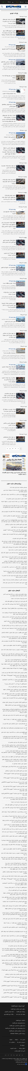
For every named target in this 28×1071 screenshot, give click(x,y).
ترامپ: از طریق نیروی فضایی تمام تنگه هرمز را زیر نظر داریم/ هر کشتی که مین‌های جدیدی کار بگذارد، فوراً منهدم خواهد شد (14, 655)
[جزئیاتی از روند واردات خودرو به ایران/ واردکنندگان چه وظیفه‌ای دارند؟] (20, 380)
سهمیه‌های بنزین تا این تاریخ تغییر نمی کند (18, 686)
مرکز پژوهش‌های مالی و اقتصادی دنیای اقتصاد (15, 1028)
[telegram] (17, 1055)
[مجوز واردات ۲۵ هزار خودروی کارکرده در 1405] (20, 47)
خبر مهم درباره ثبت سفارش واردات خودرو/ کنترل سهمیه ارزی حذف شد (9, 335)
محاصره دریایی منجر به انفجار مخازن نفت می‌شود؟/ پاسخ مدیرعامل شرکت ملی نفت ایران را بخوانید (14, 557)
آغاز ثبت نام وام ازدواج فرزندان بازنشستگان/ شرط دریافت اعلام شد (14, 728)
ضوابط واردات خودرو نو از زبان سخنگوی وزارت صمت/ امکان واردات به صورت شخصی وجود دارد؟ (9, 225)
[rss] (14, 1055)
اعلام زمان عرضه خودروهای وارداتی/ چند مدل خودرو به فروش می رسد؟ (9, 21)
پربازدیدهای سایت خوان (14, 484)
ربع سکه (22, 2)
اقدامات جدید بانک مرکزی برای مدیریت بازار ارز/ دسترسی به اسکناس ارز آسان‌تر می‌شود (14, 576)
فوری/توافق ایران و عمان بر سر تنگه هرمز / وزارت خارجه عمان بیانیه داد (14, 495)
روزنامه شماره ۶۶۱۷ (12, 209)
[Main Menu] (25, 6)
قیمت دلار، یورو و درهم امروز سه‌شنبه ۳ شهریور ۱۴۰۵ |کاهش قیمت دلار (15, 778)
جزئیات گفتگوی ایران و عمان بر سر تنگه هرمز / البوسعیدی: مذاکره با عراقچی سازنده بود (14, 680)
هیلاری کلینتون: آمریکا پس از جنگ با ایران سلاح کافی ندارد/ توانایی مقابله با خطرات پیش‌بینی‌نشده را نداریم (14, 694)
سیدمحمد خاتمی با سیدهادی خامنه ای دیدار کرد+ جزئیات (15, 580)
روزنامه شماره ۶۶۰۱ (12, 364)
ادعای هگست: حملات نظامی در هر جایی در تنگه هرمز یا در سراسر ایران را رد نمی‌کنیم (14, 567)
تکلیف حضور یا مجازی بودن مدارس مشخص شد (16, 499)
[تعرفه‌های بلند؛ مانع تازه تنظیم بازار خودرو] (20, 268)
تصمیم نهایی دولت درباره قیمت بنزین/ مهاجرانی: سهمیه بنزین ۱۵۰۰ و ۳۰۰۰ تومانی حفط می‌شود (15, 690)
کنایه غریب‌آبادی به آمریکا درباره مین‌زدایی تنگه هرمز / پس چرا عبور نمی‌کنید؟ (15, 604)
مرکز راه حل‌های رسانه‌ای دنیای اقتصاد (17, 1031)
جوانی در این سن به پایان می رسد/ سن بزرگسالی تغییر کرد (14, 625)
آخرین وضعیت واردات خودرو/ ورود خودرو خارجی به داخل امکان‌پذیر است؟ (9, 305)
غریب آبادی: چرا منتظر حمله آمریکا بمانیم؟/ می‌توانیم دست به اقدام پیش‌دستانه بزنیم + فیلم (14, 613)
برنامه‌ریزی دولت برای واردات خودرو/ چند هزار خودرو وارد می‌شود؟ (9, 181)
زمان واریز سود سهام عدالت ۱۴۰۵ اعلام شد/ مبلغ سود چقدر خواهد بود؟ (14, 512)
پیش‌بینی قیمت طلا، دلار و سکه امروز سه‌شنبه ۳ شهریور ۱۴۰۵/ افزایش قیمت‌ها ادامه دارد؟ (15, 530)
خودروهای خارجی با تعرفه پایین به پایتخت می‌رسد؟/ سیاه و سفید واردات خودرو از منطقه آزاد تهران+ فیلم (9, 151)
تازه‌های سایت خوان (14, 590)
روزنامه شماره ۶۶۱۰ (12, 317)
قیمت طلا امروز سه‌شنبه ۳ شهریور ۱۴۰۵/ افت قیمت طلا (15, 786)
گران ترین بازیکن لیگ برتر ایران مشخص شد (17, 742)
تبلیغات (16, 1039)
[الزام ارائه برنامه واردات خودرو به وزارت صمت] (20, 367)
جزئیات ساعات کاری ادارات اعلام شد (20, 538)
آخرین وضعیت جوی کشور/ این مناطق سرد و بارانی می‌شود (14, 756)
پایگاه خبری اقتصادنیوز (8, 1014)
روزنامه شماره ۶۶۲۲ (12, 133)
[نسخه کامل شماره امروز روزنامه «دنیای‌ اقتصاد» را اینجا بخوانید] (14, 462)
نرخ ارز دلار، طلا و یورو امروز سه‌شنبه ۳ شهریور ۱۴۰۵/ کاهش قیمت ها (15, 774)
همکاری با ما (12, 1042)
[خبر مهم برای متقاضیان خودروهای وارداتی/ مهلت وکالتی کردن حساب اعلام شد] (20, 396)
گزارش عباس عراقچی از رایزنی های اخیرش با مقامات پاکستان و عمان (14, 633)
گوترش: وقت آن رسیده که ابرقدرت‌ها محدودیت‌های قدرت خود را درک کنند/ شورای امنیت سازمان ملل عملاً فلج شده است (15, 507)
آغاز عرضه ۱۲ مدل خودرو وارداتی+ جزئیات (10, 254)
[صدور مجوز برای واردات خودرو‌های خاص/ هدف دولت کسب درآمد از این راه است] (20, 197)
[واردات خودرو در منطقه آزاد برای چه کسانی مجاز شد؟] (20, 411)
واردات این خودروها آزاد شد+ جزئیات (9, 77)
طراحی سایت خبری (22, 1064)
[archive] (6, 1055)
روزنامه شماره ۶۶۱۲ (12, 281)
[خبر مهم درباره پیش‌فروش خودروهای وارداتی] (20, 439)
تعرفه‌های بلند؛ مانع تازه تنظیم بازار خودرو (8, 268)
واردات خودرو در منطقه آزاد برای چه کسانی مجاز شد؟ (9, 410)
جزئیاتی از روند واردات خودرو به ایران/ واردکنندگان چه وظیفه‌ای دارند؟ (9, 380)
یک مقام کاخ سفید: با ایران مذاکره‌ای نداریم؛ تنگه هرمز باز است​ (15, 724)
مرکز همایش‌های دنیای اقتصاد (18, 1023)
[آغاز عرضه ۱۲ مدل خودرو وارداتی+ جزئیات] (20, 255)
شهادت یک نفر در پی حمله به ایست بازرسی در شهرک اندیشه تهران (14, 502)
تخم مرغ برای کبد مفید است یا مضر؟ (19, 598)
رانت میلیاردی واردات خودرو (9, 93)
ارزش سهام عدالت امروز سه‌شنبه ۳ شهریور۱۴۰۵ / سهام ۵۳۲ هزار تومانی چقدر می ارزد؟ (14, 676)
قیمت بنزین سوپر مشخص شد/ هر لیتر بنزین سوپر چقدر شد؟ (15, 583)
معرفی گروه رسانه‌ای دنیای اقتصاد (18, 1009)
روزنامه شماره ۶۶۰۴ (12, 349)
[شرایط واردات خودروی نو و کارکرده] (20, 212)
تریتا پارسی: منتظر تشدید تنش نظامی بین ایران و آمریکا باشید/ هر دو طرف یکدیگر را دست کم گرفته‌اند (15, 572)
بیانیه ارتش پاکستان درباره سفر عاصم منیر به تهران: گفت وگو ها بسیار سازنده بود (14, 553)
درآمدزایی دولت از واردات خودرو (10, 138)
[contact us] (8, 1055)
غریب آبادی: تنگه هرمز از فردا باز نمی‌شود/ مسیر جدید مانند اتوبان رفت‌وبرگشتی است (14, 629)
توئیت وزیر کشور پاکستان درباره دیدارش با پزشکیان (16, 524)
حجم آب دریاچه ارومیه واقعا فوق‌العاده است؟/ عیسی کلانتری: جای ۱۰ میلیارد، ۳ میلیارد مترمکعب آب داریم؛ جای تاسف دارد (14, 520)
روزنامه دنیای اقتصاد (20, 1012)
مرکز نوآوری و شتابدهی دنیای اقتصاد (17, 1025)
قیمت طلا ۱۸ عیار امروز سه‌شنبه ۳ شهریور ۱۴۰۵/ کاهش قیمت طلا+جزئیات (15, 789)
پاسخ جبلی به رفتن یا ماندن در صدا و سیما (18, 550)
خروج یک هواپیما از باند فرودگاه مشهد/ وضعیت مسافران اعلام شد (15, 669)
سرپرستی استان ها (21, 1042)
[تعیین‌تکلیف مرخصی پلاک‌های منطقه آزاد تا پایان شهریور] (20, 62)
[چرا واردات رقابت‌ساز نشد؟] (20, 350)
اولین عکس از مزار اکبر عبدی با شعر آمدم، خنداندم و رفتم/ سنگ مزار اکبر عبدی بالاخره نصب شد (14, 617)
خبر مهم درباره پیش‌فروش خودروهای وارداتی (9, 438)
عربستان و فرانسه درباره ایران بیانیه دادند (18, 487)
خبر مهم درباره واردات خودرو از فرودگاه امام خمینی (8, 167)
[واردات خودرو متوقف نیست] (20, 283)
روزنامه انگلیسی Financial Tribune (17, 1033)
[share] (11, 1055)
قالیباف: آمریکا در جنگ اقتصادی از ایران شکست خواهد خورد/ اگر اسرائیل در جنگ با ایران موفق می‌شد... (14, 664)
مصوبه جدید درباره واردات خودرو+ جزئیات (9, 293)
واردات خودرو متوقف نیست (9, 283)
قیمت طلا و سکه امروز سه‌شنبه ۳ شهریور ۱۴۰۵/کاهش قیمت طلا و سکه (14, 794)
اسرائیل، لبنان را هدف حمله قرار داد (19, 764)
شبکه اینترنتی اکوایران (9, 1012)
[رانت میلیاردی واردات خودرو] (20, 91)
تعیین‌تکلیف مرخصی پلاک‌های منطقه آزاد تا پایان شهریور (8, 63)
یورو (8, 2)
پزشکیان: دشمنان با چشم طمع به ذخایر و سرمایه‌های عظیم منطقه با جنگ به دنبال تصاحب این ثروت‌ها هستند (14, 760)
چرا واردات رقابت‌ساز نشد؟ (10, 353)
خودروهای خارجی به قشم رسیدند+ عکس (10, 424)
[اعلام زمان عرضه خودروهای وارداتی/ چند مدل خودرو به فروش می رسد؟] (20, 21)
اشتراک (10, 1039)
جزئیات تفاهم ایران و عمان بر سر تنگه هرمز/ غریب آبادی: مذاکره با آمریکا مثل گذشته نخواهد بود (15, 595)
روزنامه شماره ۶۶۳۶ (12, 45)
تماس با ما (22, 1039)
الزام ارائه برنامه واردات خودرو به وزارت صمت (9, 368)
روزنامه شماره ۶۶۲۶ (12, 89)
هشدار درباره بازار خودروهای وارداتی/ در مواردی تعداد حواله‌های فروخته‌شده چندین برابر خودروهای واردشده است (9, 118)
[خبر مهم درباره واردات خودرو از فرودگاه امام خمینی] (20, 168)
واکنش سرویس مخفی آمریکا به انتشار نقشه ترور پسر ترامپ (14, 672)
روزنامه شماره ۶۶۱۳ (12, 265)
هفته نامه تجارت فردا (20, 1014)
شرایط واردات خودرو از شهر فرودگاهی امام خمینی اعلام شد (9, 242)
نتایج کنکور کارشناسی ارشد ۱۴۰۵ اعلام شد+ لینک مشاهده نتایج (15, 535)
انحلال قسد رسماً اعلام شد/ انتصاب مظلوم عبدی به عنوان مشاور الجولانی (15, 646)
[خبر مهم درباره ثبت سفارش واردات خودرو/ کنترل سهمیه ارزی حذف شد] (20, 335)
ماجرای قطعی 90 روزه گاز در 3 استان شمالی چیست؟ (16, 887)
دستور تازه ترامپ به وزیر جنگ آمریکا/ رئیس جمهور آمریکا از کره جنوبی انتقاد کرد (14, 767)
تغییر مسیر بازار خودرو (10, 321)
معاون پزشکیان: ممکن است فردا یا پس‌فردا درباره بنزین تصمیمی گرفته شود (15, 490)
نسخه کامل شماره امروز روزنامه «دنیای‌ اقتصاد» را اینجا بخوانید (14, 473)
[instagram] (22, 1055)
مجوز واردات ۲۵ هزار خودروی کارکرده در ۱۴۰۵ (13, 50)
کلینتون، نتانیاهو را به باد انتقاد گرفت (19, 527)
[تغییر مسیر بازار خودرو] (20, 319)
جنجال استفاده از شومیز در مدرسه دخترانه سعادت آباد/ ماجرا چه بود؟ (14, 650)
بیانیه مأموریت (13, 1048)
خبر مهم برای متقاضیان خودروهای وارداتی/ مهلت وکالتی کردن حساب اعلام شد (9, 395)
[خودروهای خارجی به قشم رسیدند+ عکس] (20, 425)
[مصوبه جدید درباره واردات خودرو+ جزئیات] (20, 294)
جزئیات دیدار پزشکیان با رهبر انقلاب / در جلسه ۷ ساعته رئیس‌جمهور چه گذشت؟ (15, 720)
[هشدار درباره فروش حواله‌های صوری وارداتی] (20, 105)
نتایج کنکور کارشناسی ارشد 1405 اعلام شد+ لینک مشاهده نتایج (15, 902)
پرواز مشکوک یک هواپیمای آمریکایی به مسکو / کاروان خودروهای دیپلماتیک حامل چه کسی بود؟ (15, 622)
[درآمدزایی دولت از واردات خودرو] (20, 135)
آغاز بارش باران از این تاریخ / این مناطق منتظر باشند (16, 601)
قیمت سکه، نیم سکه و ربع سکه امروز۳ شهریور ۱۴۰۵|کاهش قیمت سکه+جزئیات (14, 782)
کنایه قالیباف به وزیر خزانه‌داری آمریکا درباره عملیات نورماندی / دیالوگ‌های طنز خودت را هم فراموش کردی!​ (14, 637)
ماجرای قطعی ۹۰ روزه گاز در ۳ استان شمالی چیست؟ (16, 684)
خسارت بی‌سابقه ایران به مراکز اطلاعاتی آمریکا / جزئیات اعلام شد (14, 609)
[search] (2, 7)
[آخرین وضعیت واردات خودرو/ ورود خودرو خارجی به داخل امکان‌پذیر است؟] (20, 305)
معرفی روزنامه (22, 1048)
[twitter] (19, 1055)
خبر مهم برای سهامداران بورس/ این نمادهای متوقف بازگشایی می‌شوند (16, 705)
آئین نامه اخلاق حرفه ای (20, 1051)
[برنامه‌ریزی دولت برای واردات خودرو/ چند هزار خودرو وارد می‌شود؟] (20, 181)
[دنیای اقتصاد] (13, 7)
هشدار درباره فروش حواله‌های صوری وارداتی (9, 105)
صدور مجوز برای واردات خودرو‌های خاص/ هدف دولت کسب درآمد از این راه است (9, 197)
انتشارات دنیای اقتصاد (20, 1020)
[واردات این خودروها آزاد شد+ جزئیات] (20, 77)
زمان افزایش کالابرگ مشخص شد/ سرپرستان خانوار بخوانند (14, 547)
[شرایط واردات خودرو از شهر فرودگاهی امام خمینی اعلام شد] (20, 242)
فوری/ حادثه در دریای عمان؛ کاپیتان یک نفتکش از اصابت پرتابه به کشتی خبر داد (15, 516)
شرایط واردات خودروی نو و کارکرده (9, 212)
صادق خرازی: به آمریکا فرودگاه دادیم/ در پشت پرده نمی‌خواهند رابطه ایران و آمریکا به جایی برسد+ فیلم (16, 660)
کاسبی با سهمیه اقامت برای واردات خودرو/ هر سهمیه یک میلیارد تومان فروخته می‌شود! (9, 33)
